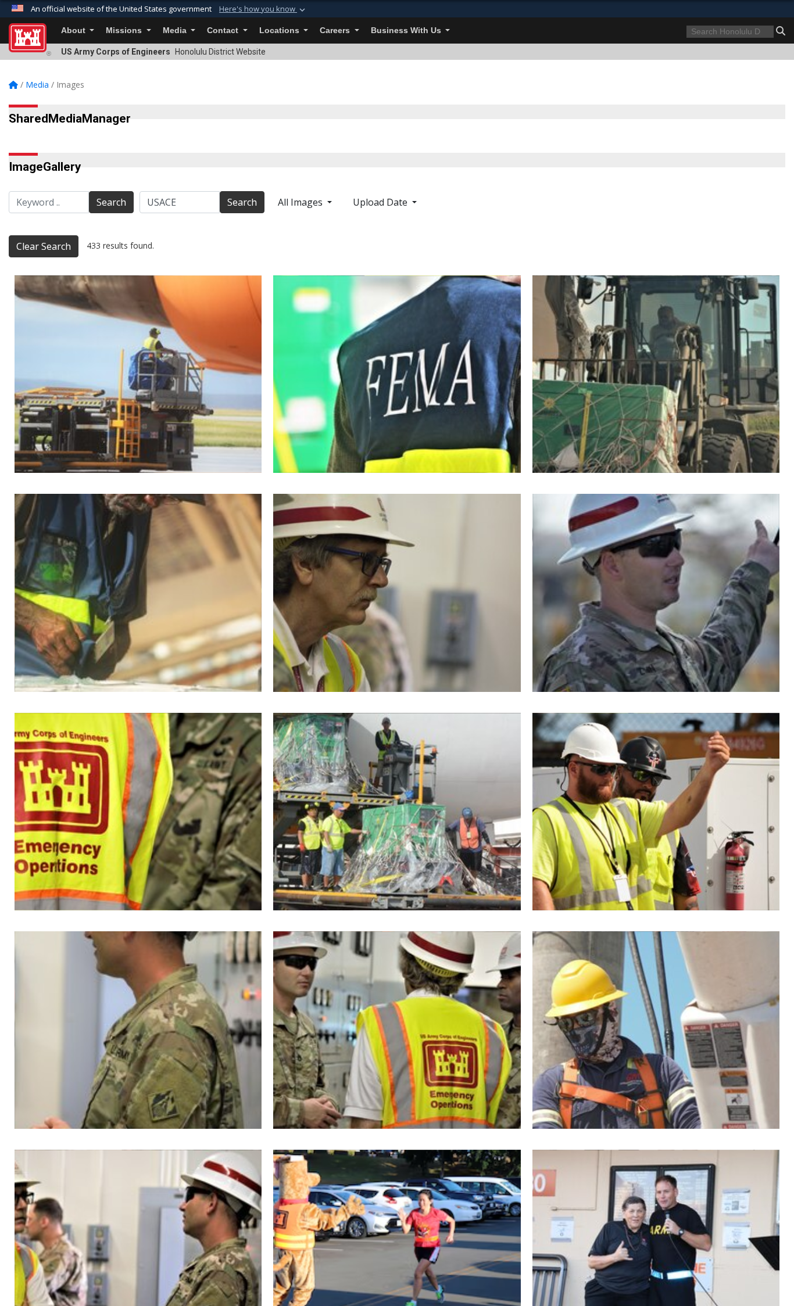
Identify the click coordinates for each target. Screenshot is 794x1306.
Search (111, 202)
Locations (280, 30)
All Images (301, 202)
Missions (125, 30)
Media (176, 30)
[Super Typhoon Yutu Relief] (138, 374)
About (74, 30)
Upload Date (381, 202)
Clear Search (43, 246)
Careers (336, 30)
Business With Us (407, 30)
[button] (263, 9)
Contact (224, 30)
